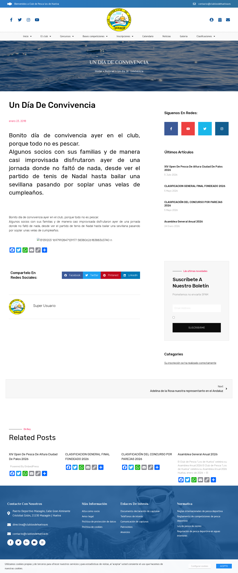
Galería (183, 36)
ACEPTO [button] (224, 566)
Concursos (65, 36)
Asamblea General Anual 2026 (183, 221)
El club (44, 36)
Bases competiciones (93, 36)
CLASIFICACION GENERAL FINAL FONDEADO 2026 (194, 186)
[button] (72, 275)
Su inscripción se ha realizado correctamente (190, 362)
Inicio (25, 36)
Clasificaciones (204, 36)
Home (98, 71)
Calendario (147, 36)
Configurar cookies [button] (199, 566)
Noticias (167, 36)
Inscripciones (123, 36)
